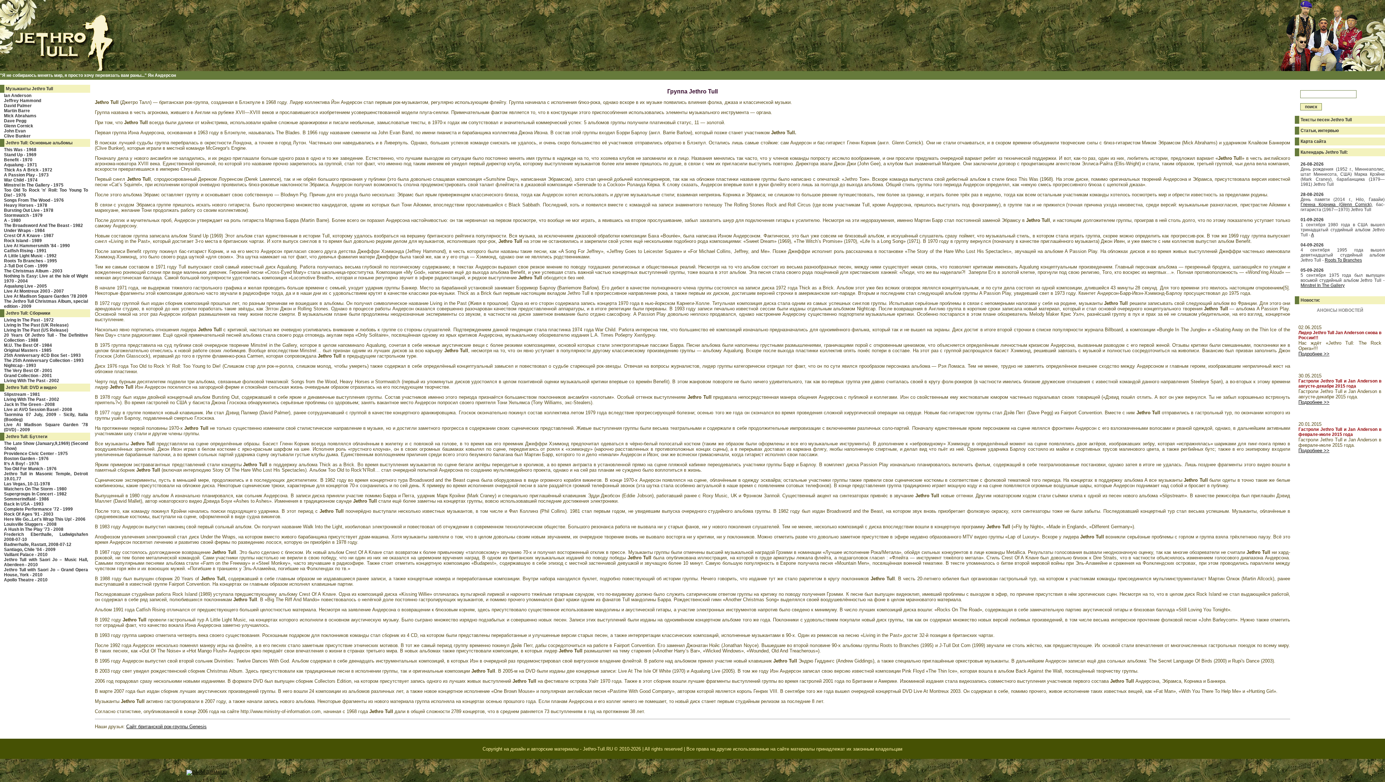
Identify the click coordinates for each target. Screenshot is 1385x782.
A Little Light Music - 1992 (30, 255)
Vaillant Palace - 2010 (26, 554)
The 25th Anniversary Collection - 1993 (44, 360)
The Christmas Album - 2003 (33, 271)
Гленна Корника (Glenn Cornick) (1336, 204)
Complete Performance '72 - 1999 (38, 509)
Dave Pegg (15, 120)
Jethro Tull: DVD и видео (31, 387)
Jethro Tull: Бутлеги (26, 436)
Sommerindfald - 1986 (26, 499)
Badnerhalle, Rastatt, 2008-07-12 (37, 544)
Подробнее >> (1313, 354)
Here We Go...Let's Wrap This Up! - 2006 (44, 519)
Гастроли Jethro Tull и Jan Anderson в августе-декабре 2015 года (1339, 384)
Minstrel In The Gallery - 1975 (33, 185)
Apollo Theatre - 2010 (26, 579)
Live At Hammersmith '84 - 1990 (37, 245)
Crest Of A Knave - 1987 (29, 235)
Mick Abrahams (20, 115)
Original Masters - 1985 (28, 350)
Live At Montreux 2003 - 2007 (34, 291)
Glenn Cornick (18, 125)
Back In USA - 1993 (24, 504)
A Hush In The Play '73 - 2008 (33, 529)
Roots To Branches (1343, 260)
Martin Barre (17, 110)
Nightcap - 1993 (20, 365)
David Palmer (18, 105)
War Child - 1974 (21, 180)
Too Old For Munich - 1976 (30, 468)
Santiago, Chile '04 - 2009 (30, 549)
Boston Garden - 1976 (26, 458)
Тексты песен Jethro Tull (1326, 119)
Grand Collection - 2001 (28, 375)
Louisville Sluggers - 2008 (30, 524)
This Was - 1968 (20, 149)
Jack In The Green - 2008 (29, 404)
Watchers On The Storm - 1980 (35, 489)
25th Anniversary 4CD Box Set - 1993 (42, 355)
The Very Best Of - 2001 (28, 370)
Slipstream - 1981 (22, 394)
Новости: (1310, 300)
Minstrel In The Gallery (1323, 285)
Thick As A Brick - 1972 (28, 169)
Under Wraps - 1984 (24, 230)
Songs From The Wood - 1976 (34, 200)
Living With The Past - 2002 (31, 380)
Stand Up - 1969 (20, 154)
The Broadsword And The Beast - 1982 (43, 225)
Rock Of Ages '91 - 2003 (28, 514)
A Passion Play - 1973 (26, 175)
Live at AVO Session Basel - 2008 (38, 409)
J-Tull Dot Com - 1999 (26, 265)
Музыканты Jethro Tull (29, 88)
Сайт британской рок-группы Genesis (166, 726)
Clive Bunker (17, 136)
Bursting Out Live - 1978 (28, 210)
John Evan (15, 131)
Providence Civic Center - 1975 (36, 453)
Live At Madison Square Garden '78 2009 (45, 296)
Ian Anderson (17, 95)
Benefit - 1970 (18, 159)
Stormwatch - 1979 (23, 215)
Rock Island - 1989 (23, 240)
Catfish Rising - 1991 (25, 250)
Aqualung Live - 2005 (25, 286)
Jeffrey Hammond (22, 100)
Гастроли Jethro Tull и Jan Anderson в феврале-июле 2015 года (1339, 432)
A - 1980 (12, 220)
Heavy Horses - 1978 (25, 205)
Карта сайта (1313, 141)
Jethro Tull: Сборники (28, 313)
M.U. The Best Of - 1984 (28, 345)
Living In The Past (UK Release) (36, 325)
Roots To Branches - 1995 (30, 260)
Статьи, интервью (1320, 130)
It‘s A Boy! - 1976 (21, 463)
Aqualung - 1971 (20, 164)
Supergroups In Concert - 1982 (35, 494)
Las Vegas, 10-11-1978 (27, 483)
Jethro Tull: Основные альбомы (39, 142)
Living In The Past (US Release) (36, 330)
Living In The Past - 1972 (29, 320)
